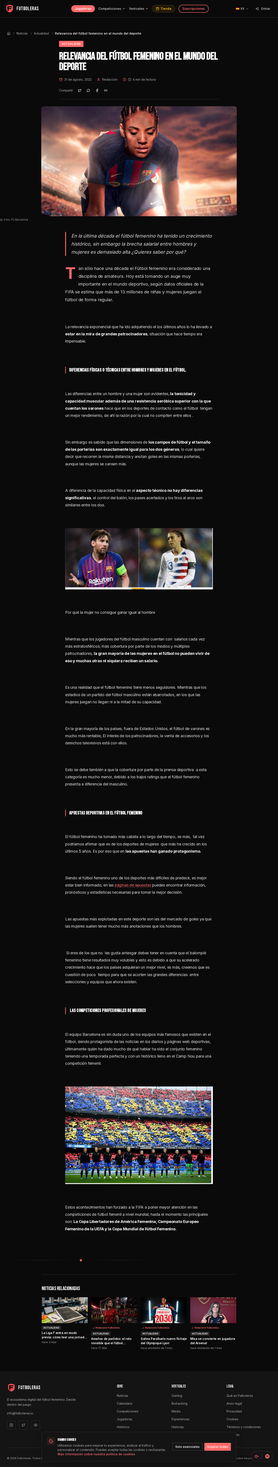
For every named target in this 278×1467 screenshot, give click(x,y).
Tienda (166, 8)
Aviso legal (234, 1403)
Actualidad (41, 33)
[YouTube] (35, 1425)
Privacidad (234, 1411)
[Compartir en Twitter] (79, 90)
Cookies (232, 1419)
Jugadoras (83, 8)
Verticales (136, 8)
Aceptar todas (217, 1447)
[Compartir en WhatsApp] (88, 90)
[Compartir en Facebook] (97, 90)
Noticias (22, 33)
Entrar (265, 8)
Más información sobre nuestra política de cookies (96, 1454)
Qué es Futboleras (240, 1395)
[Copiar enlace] (105, 90)
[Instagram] (11, 1425)
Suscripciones (193, 8)
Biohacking (179, 1403)
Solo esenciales (187, 1447)
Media (176, 1411)
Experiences (181, 1419)
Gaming (177, 1395)
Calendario (124, 1403)
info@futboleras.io (20, 1413)
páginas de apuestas (133, 885)
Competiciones (109, 8)
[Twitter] (23, 1425)
